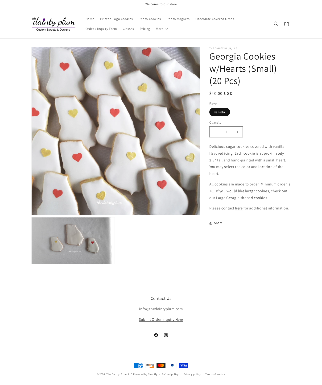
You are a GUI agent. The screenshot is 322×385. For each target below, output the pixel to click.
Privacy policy (192, 374)
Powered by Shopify (145, 374)
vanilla (219, 112)
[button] (161, 29)
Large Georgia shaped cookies (241, 197)
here (239, 208)
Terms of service (215, 374)
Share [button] (218, 223)
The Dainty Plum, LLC (119, 374)
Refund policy (170, 374)
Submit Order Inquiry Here (161, 319)
